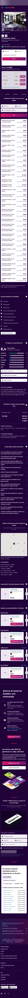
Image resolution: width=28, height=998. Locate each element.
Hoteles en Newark (7, 904)
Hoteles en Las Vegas (7, 898)
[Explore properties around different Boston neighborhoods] (26, 608)
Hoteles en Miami (7, 892)
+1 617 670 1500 (6, 44)
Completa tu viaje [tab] (19, 883)
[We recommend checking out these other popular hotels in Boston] (26, 584)
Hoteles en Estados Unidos (7, 940)
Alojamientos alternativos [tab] (9, 880)
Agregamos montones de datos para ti (12, 931)
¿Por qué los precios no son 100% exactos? (13, 933)
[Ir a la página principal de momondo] (9, 7)
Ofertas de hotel (6, 939)
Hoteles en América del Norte (17, 939)
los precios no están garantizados (12, 924)
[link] (16, 624)
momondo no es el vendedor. (10, 928)
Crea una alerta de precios (13, 728)
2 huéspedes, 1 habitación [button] (9, 55)
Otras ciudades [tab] (7, 877)
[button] (2, 7)
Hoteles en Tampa (7, 910)
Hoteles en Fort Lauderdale (9, 906)
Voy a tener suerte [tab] (7, 883)
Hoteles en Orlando (7, 894)
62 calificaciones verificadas (18, 46)
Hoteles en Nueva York (8, 890)
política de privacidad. (14, 855)
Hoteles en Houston (7, 908)
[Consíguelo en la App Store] (13, 987)
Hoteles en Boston (9, 941)
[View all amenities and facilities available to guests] (26, 297)
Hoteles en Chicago (7, 902)
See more (23, 612)
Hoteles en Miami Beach (8, 900)
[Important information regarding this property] (26, 405)
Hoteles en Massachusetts (19, 940)
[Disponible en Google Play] (4, 987)
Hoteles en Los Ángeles (8, 896)
